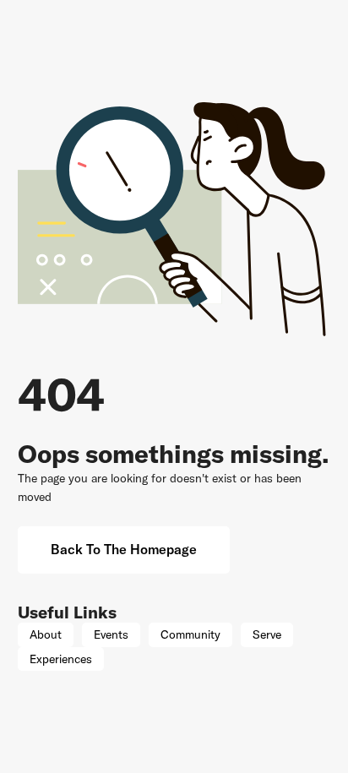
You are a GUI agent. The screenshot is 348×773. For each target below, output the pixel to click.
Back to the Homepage (124, 549)
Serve (267, 634)
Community (190, 634)
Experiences (61, 659)
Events (111, 634)
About (46, 634)
